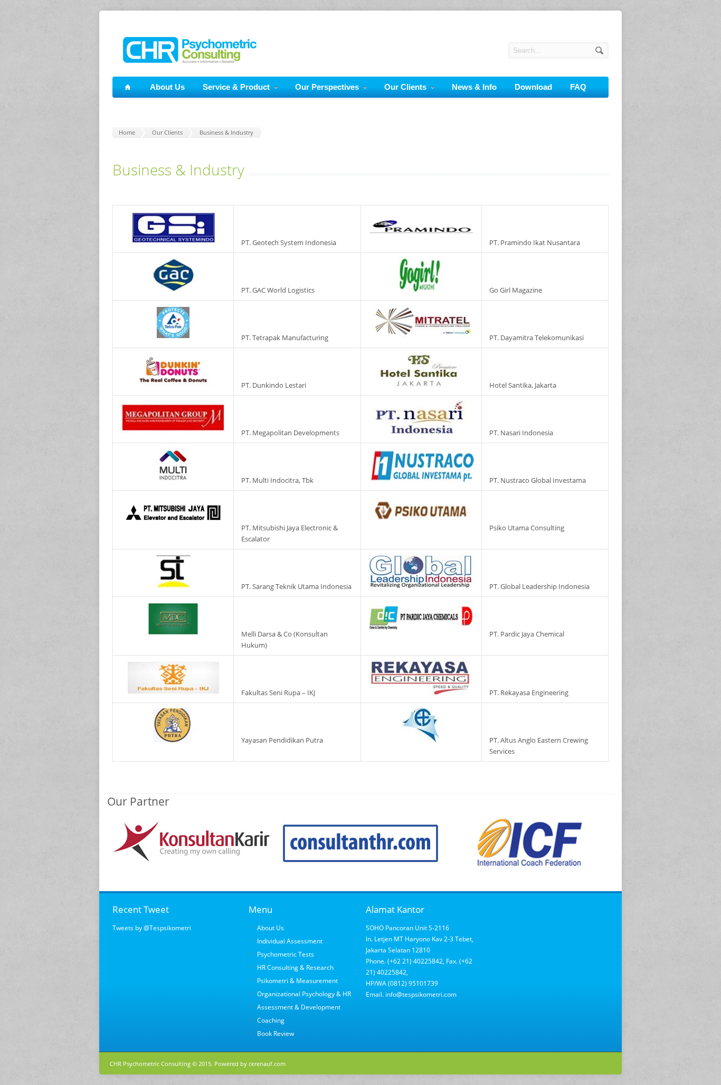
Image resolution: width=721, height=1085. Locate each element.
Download (533, 86)
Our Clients (405, 86)
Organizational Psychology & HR (304, 993)
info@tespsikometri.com (420, 994)
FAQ (578, 86)
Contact (138, 108)
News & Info (474, 86)
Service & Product (236, 86)
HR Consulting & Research (295, 967)
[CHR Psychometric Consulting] (184, 60)
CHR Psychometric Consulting (150, 1064)
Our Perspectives (327, 86)
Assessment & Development (298, 1007)
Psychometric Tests (285, 954)
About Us (167, 86)
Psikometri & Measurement (297, 980)
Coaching (270, 1020)
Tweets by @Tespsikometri (151, 927)
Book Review (275, 1033)
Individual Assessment (289, 941)
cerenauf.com (267, 1064)
